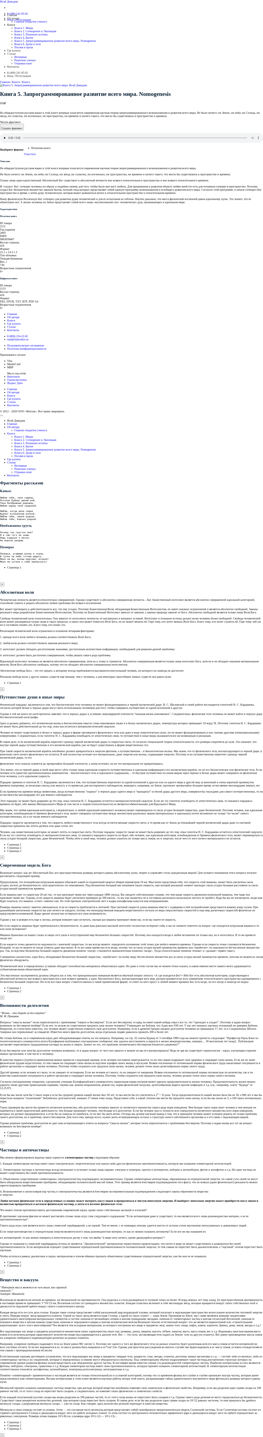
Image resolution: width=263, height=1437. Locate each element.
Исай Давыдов (9, 1)
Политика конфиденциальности (26, 348)
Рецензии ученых (25, 60)
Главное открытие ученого (30, 21)
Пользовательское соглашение (25, 345)
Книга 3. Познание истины (31, 34)
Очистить (30, 154)
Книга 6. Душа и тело (27, 44)
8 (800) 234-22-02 (17, 336)
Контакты (13, 66)
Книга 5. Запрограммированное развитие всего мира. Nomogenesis (55, 40)
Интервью (20, 56)
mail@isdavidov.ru (17, 339)
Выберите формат (12, 149)
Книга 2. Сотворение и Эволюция (35, 31)
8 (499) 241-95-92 (17, 13)
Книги (11, 24)
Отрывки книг (23, 63)
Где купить (14, 50)
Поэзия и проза (23, 47)
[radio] (40, 148)
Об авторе (13, 18)
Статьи (11, 53)
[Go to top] (1, 415)
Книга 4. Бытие (23, 37)
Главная (12, 15)
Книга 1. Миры (23, 28)
